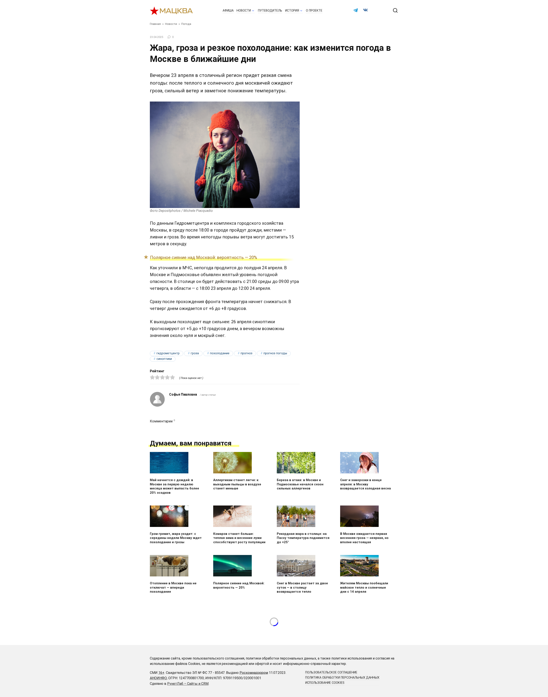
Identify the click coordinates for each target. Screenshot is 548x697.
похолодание (219, 353)
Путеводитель (270, 10)
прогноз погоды (275, 353)
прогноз (246, 353)
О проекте (314, 10)
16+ (161, 673)
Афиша (228, 10)
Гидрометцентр (168, 353)
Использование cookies (324, 683)
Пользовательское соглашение (331, 672)
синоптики (164, 359)
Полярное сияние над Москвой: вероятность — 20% (204, 257)
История (292, 10)
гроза (195, 353)
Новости (244, 10)
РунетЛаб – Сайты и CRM (187, 684)
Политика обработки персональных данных (342, 677)
